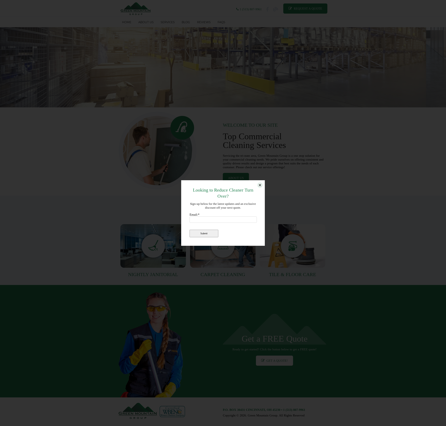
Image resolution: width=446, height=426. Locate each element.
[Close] (260, 185)
